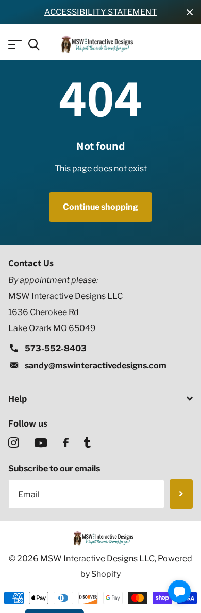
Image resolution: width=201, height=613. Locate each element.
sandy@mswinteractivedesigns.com (95, 365)
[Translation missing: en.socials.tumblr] (87, 442)
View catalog (14, 45)
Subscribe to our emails (54, 469)
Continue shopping (100, 207)
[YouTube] (41, 442)
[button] (179, 591)
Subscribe (181, 494)
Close (189, 12)
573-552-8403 (56, 348)
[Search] (33, 44)
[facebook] (66, 442)
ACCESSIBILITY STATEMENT (100, 12)
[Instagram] (13, 442)
